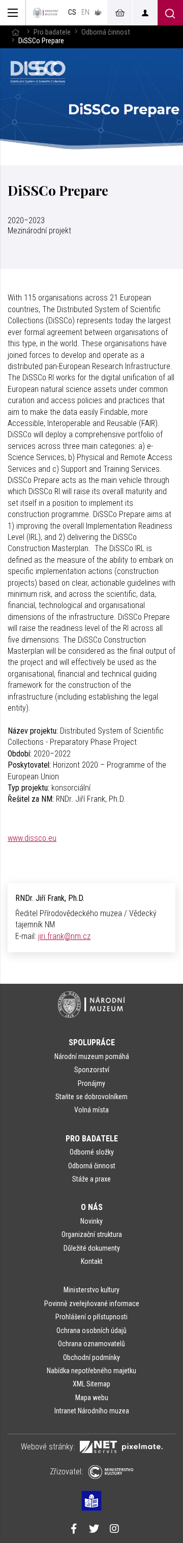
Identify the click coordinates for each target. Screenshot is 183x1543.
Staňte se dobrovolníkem (91, 1097)
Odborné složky (92, 1152)
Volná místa (91, 1110)
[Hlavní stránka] (15, 32)
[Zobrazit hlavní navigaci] (13, 12)
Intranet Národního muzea (91, 1411)
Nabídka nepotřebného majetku (91, 1371)
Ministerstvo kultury (91, 1290)
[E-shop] (119, 12)
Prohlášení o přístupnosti (91, 1317)
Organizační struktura (92, 1234)
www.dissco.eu (32, 838)
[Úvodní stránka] (45, 12)
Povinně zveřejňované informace (91, 1303)
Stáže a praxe (91, 1179)
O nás (92, 1207)
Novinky (91, 1221)
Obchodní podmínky (91, 1357)
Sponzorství (91, 1070)
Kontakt (92, 1261)
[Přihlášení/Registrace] (145, 12)
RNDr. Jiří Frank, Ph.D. (49, 898)
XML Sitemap (91, 1384)
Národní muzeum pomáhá (91, 1056)
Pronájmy (91, 1083)
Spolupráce (92, 1042)
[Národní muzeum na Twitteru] (94, 1530)
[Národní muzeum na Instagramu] (114, 1530)
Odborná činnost (105, 32)
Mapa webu (91, 1398)
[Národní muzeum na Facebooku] (74, 1530)
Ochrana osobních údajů (91, 1330)
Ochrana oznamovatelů (91, 1344)
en (85, 12)
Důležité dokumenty (92, 1248)
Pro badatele (52, 32)
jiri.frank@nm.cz (64, 936)
